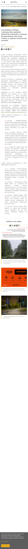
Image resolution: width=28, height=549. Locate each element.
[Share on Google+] (6, 49)
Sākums (3, 6)
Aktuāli (7, 6)
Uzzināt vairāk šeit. (5, 541)
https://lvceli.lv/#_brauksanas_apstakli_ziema (13, 112)
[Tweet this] (8, 49)
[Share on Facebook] (2, 49)
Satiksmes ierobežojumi (9, 46)
